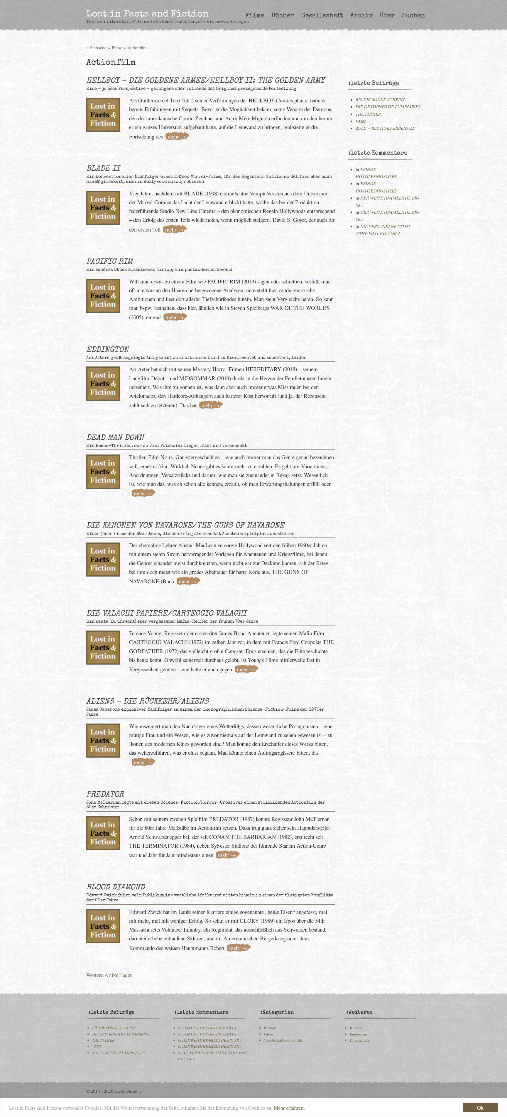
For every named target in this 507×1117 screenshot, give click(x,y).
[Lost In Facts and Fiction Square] (103, 112)
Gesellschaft (322, 16)
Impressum (358, 1034)
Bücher (282, 16)
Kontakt (356, 1027)
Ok (480, 1107)
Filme (254, 16)
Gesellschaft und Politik (283, 1040)
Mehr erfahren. (289, 1107)
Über (387, 16)
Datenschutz (360, 1040)
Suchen (413, 16)
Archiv (361, 16)
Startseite (98, 47)
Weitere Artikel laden (109, 975)
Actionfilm (137, 47)
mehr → (177, 136)
